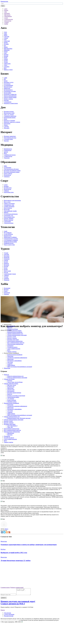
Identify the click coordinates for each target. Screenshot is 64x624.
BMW (5, 35)
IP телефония (7, 232)
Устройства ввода (12, 347)
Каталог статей (11, 336)
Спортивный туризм (10, 274)
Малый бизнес (8, 86)
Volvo (5, 65)
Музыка (6, 289)
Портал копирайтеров (10, 96)
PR (5, 79)
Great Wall (7, 41)
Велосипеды (7, 189)
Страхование (7, 102)
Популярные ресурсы (10, 137)
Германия (6, 259)
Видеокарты (10, 391)
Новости (9, 327)
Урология (6, 158)
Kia (5, 45)
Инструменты (8, 208)
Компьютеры (4, 1)
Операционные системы (11, 238)
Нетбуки (9, 380)
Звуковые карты (11, 401)
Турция (6, 277)
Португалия (7, 271)
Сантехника (7, 221)
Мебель (6, 212)
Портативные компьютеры (15, 341)
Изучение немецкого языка (11, 172)
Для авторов (7, 613)
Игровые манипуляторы (14, 392)
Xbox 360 (10, 427)
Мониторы (10, 359)
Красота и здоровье (9, 120)
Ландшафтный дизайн (10, 211)
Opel (5, 53)
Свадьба (6, 126)
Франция (6, 280)
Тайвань (6, 275)
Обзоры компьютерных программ (17, 335)
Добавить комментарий (16, 587)
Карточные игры (9, 192)
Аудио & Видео (8, 234)
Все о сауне (7, 202)
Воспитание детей (9, 113)
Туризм (6, 253)
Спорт (6, 184)
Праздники (7, 123)
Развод (6, 125)
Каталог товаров (12, 338)
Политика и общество (10, 94)
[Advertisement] (32, 574)
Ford (5, 39)
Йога (5, 153)
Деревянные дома (9, 205)
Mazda (6, 47)
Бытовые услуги (8, 82)
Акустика (10, 362)
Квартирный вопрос (10, 117)
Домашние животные (10, 116)
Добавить (3, 597)
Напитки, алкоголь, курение (12, 122)
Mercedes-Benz (8, 48)
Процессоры (10, 389)
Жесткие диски (11, 385)
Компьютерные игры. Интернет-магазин (18, 418)
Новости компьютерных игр (15, 376)
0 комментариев (5, 587)
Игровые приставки (13, 339)
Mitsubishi (7, 50)
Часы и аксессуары (9, 244)
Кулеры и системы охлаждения (16, 395)
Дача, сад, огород (9, 114)
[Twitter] (4, 532)
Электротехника (8, 223)
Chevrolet (6, 36)
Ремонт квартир (8, 220)
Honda (6, 42)
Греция (6, 260)
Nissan (6, 51)
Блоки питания (11, 400)
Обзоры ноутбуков (12, 329)
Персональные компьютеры (15, 344)
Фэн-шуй (6, 128)
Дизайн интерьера (9, 206)
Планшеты (10, 345)
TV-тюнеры (10, 398)
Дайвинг (6, 190)
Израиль (6, 263)
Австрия (6, 254)
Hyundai (6, 44)
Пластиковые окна (9, 217)
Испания (6, 265)
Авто (5, 32)
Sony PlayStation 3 (12, 425)
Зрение (6, 152)
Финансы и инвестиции (11, 103)
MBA (5, 166)
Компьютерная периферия (14, 332)
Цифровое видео (9, 243)
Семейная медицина (10, 155)
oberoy (6, 529)
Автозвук (6, 66)
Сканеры (9, 363)
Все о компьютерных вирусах (15, 342)
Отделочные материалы (11, 214)
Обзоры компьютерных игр (15, 333)
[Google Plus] (9, 532)
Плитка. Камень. (9, 218)
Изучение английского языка (12, 170)
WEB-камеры (11, 365)
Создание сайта (8, 139)
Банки (6, 80)
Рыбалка (6, 294)
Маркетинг (7, 88)
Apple (5, 231)
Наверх (3, 610)
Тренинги (7, 176)
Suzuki (6, 60)
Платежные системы (10, 91)
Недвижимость (8, 90)
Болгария (6, 256)
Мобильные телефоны (10, 237)
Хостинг (6, 140)
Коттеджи (7, 209)
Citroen (6, 38)
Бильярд (6, 186)
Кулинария (7, 288)
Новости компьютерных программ (17, 377)
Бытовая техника (9, 111)
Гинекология (7, 150)
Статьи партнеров (9, 614)
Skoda (5, 57)
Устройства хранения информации (17, 357)
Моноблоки (10, 433)
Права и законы (8, 99)
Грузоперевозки (8, 85)
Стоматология (8, 156)
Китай (6, 269)
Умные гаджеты (11, 351)
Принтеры (10, 356)
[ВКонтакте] (2, 532)
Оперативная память (13, 397)
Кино (5, 119)
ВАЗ (5, 68)
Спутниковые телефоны (11, 240)
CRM (5, 77)
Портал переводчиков (10, 97)
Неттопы (9, 434)
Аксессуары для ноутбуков (14, 382)
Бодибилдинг (8, 187)
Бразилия (6, 257)
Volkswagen (7, 63)
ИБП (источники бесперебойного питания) (19, 366)
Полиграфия (7, 93)
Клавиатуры (10, 386)
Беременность (8, 149)
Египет (6, 262)
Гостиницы (7, 83)
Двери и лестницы (9, 203)
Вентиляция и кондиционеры (12, 200)
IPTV (8, 350)
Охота (5, 291)
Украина (6, 278)
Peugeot (6, 54)
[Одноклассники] (7, 532)
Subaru (6, 59)
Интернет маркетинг (10, 136)
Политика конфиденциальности (10, 620)
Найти (2, 6)
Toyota (6, 62)
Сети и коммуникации (13, 348)
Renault (6, 56)
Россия (6, 272)
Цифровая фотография (10, 241)
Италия (6, 266)
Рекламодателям (8, 616)
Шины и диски (8, 69)
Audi (5, 33)
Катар (5, 268)
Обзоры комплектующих (14, 330)
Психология (7, 175)
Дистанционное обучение (11, 169)
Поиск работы (8, 173)
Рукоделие (7, 292)
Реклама (6, 100)
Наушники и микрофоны (14, 360)
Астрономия (7, 167)
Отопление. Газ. (8, 215)
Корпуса (9, 394)
